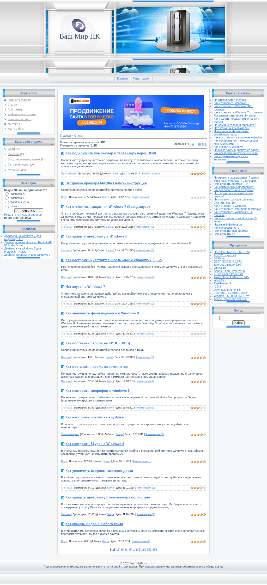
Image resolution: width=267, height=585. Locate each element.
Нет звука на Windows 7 (85, 287)
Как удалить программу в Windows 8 (96, 236)
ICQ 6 (217, 286)
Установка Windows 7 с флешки (235, 180)
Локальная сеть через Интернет (235, 115)
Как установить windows (230, 205)
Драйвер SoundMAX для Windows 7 (27, 254)
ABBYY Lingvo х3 (225, 255)
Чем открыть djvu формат (231, 230)
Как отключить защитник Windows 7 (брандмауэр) (107, 207)
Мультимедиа (17, 169)
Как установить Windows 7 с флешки (238, 112)
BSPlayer (220, 258)
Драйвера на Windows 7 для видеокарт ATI (22, 237)
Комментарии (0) (151, 173)
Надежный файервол (228, 224)
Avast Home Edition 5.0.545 (231, 277)
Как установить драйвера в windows (238, 208)
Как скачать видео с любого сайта (94, 524)
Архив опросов (32, 214)
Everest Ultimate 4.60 (227, 264)
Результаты (12, 214)
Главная (122, 78)
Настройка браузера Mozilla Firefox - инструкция (106, 183)
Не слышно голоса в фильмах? (235, 124)
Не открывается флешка (230, 99)
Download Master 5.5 (227, 289)
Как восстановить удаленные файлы (238, 137)
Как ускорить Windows (228, 146)
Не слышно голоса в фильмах (234, 199)
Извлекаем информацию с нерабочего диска (231, 133)
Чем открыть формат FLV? (231, 183)
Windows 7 (17, 197)
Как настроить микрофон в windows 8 (97, 391)
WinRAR (219, 280)
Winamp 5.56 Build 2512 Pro (231, 295)
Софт (11, 148)
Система (14, 154)
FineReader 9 (222, 283)
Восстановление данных (24, 159)
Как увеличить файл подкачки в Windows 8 (102, 313)
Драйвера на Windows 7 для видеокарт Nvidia (22, 250)
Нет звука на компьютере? (231, 128)
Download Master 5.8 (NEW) (232, 252)
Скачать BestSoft (225, 202)
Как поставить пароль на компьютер (96, 367)
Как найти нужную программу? (234, 186)
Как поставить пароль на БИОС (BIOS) (97, 343)
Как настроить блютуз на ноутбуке (94, 417)
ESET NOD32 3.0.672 (228, 261)
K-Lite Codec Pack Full (228, 274)
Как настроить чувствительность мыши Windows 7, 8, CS (113, 260)
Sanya (115, 173)
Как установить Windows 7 (231, 103)
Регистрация (141, 78)
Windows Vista (19, 202)
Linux (13, 206)
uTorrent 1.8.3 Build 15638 (230, 292)
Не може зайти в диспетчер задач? (237, 149)
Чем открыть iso (224, 233)
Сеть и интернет (18, 164)
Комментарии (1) (142, 461)
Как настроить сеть (226, 227)
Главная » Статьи (71, 135)
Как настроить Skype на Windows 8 (94, 444)
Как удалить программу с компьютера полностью (107, 497)
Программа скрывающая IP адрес (236, 177)
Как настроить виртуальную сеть (236, 153)
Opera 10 (220, 267)
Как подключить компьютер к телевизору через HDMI (110, 153)
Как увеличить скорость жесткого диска (99, 471)
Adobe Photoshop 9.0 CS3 (230, 299)
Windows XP (18, 193)
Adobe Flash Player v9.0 (229, 270)
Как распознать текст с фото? (233, 190)
